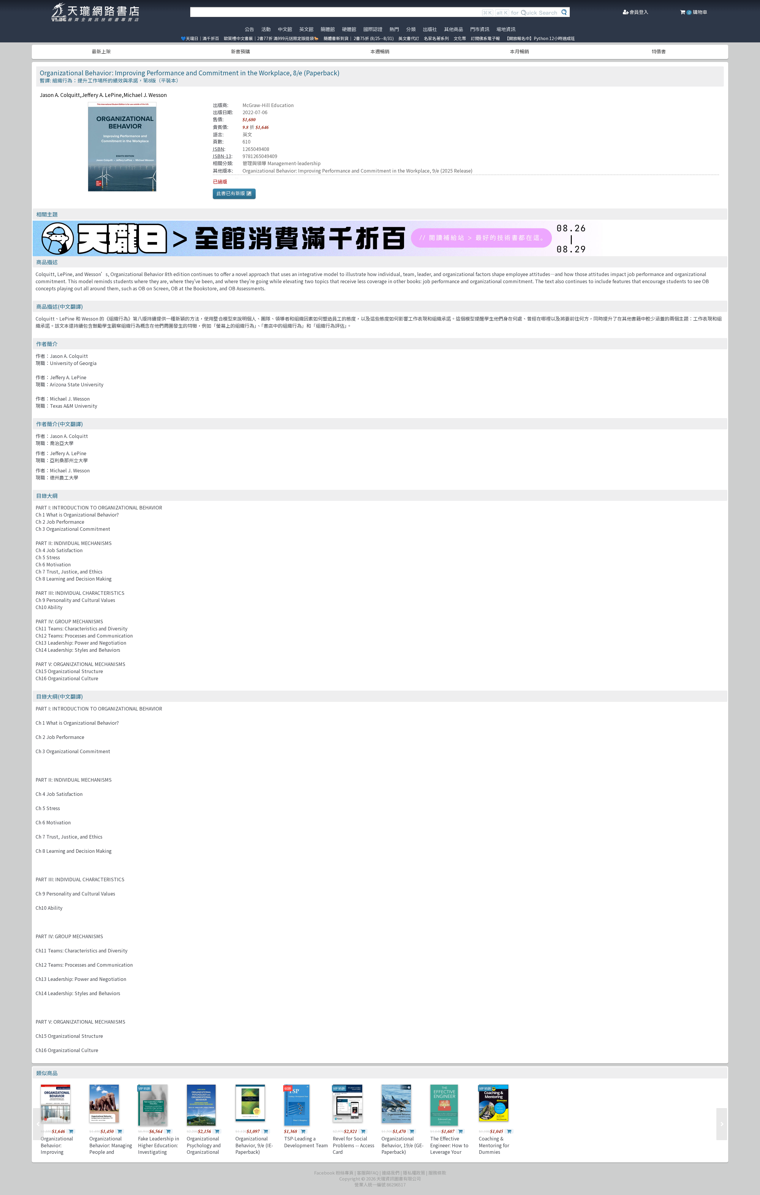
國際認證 (372, 29)
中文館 (285, 29)
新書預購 (240, 51)
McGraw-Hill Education (268, 105)
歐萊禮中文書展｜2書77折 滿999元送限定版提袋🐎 (271, 38)
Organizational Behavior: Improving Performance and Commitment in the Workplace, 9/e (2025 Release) (358, 170)
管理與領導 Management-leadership (282, 163)
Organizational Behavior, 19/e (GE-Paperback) (402, 1145)
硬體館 (349, 29)
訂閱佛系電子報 (485, 38)
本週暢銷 (380, 51)
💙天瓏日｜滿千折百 (200, 38)
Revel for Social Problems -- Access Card (353, 1145)
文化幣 (460, 38)
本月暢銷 (519, 51)
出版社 (430, 29)
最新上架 (101, 51)
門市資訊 (479, 29)
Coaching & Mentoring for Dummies (494, 1145)
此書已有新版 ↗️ (234, 193)
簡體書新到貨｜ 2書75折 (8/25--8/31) (359, 38)
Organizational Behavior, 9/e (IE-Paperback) (254, 1145)
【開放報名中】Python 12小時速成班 (540, 38)
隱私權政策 (414, 1172)
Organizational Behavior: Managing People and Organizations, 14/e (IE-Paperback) (110, 1152)
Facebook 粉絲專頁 (334, 1172)
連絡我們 (391, 1172)
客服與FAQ (368, 1172)
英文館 (306, 29)
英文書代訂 (408, 38)
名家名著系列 (436, 38)
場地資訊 (505, 29)
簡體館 (328, 29)
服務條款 (437, 1172)
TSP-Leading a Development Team (306, 1141)
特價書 (659, 51)
